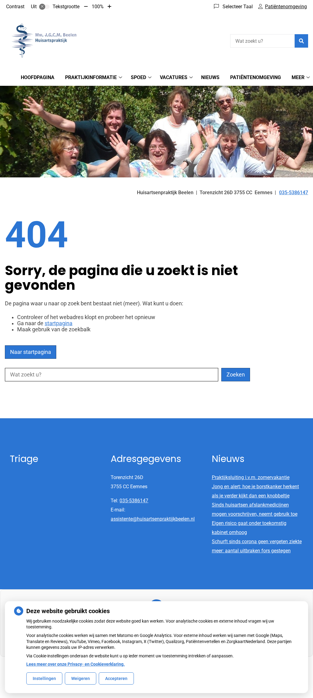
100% (98, 6)
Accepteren (116, 678)
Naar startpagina (30, 352)
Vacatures (173, 77)
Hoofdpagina (37, 77)
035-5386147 (134, 501)
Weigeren (80, 678)
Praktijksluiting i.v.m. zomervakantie (250, 477)
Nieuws (210, 77)
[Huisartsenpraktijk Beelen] (51, 40)
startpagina (58, 323)
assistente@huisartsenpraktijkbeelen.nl (153, 519)
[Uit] (44, 7)
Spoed (138, 77)
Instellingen (44, 678)
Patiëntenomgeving (255, 77)
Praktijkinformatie (91, 77)
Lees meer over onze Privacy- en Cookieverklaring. (75, 664)
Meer (298, 77)
